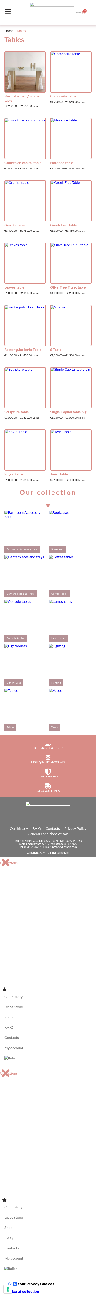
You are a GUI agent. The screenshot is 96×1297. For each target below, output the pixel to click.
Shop (8, 1017)
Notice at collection (22, 1291)
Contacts (53, 828)
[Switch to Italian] (48, 1058)
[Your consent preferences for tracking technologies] (8, 1289)
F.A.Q (36, 828)
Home (8, 31)
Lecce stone (13, 1007)
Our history (19, 828)
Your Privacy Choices (35, 1284)
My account (13, 1048)
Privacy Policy (75, 828)
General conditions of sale (48, 834)
